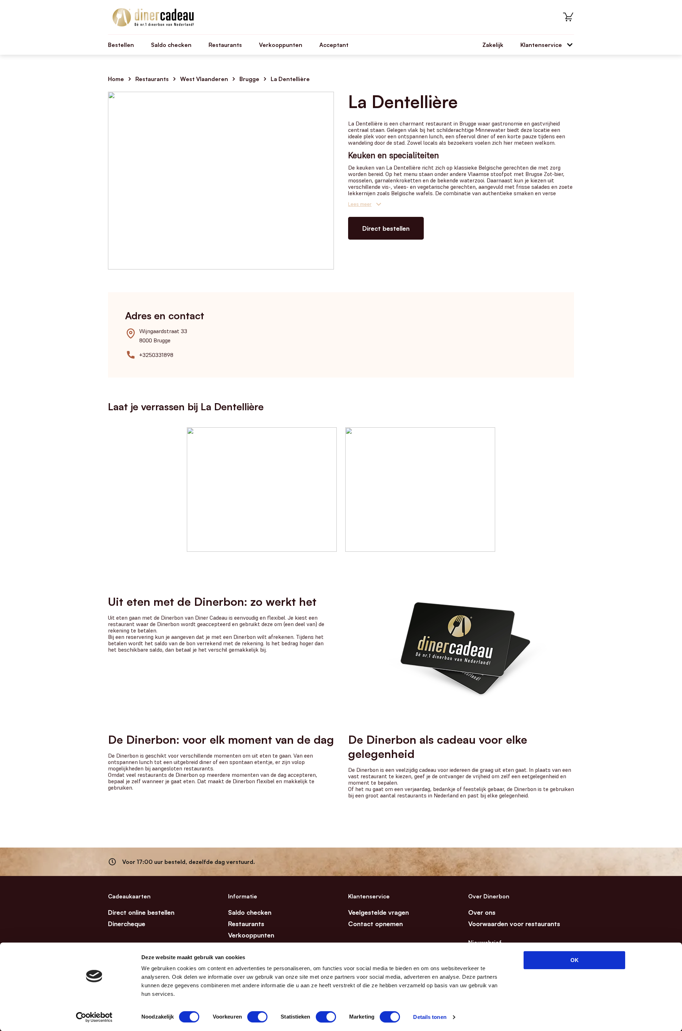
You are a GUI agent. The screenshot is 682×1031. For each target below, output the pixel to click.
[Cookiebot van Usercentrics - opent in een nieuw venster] (94, 1017)
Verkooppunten (280, 44)
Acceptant (333, 44)
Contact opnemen (375, 924)
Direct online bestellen (141, 912)
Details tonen (429, 1017)
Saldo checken (171, 44)
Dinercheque (126, 924)
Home (116, 78)
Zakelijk (492, 44)
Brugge (249, 78)
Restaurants (225, 44)
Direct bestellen (386, 228)
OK (574, 960)
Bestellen (121, 44)
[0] (568, 17)
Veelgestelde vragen (378, 912)
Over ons (482, 912)
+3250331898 (156, 354)
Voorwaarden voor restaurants (514, 924)
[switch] (257, 1016)
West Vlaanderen (204, 78)
